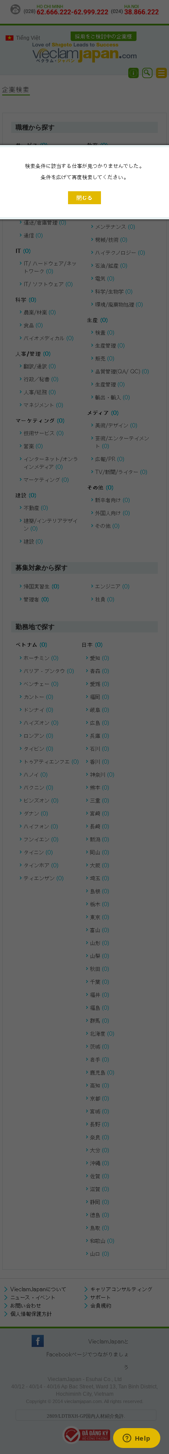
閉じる (84, 197)
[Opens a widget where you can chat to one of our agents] (136, 1439)
